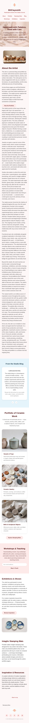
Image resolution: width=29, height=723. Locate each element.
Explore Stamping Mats (14, 537)
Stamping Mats (18, 16)
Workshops (7, 18)
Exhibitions (14, 18)
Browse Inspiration (9, 612)
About (4, 16)
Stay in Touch (14, 568)
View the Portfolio (9, 105)
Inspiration (22, 18)
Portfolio (10, 16)
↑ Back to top (14, 697)
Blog (25, 16)
